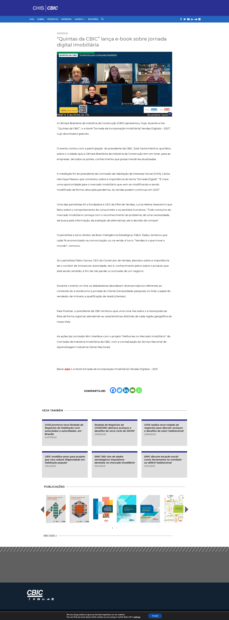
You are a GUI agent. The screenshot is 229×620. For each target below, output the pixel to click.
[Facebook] (113, 390)
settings (137, 617)
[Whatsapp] (139, 390)
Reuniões (93, 19)
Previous (42, 509)
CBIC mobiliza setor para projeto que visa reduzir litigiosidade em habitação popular (65, 459)
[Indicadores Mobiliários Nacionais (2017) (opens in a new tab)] (150, 509)
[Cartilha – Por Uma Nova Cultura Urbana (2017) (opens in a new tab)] (174, 509)
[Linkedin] (126, 390)
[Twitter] (119, 390)
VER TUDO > (50, 535)
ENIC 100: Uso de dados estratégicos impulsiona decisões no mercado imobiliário (114, 459)
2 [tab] (116, 528)
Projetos (52, 19)
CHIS (31, 19)
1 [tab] (112, 528)
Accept (155, 616)
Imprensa (66, 19)
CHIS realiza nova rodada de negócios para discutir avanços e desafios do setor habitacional (163, 428)
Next (186, 509)
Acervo (79, 19)
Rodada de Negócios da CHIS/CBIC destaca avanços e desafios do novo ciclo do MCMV (114, 428)
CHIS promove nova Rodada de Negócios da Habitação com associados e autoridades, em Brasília (64, 429)
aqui (67, 369)
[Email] (132, 390)
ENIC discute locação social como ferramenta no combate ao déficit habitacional (162, 459)
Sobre (40, 19)
